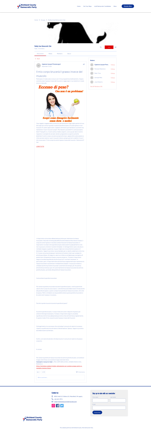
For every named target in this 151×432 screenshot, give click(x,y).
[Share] (84, 64)
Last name (113, 397)
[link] (40, 53)
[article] (60, 221)
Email (93, 404)
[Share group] (115, 47)
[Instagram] (53, 405)
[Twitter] (62, 405)
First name (95, 397)
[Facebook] (57, 405)
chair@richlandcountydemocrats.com (65, 401)
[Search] (101, 47)
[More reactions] (43, 372)
